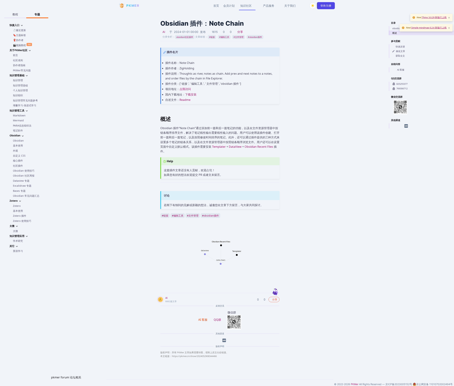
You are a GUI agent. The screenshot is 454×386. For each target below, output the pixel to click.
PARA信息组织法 (22, 125)
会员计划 (229, 5)
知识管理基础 (20, 85)
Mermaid (18, 120)
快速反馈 (400, 46)
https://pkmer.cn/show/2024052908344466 (194, 356)
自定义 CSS (19, 155)
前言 (15, 55)
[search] (304, 5)
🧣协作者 (18, 40)
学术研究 (18, 241)
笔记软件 (18, 130)
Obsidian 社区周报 (23, 175)
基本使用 (18, 145)
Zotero (17, 206)
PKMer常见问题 (22, 70)
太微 (15, 231)
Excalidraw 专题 (22, 185)
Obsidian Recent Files (259, 147)
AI (163, 32)
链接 (212, 37)
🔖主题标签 (19, 35)
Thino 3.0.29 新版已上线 (434, 17)
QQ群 (217, 320)
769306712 (402, 88)
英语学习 (18, 251)
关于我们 (290, 5)
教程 (15, 14)
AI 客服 (400, 69)
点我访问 (185, 89)
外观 (15, 150)
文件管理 (238, 37)
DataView (235, 147)
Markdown (19, 115)
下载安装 (190, 94)
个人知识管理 (20, 90)
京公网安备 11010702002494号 (434, 384)
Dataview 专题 (21, 180)
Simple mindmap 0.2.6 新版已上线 (429, 27)
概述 (394, 32)
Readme (184, 100)
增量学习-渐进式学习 (24, 105)
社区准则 (18, 60)
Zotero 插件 (19, 215)
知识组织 (18, 95)
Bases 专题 (19, 190)
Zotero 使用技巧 (22, 221)
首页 (216, 5)
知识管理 (18, 80)
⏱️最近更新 (19, 30)
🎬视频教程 (22, 45)
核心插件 (18, 160)
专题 (37, 14)
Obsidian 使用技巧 (23, 170)
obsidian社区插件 (184, 37)
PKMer (354, 384)
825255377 (402, 83)
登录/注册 (325, 5)
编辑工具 (224, 37)
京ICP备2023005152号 (398, 384)
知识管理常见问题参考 (25, 100)
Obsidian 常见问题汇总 (26, 195)
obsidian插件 (255, 37)
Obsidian (18, 140)
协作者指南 (19, 65)
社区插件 (18, 165)
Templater (219, 147)
